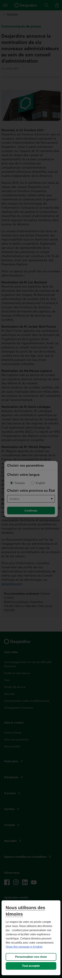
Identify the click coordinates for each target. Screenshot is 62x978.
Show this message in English (24, 946)
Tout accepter (31, 965)
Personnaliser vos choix (31, 956)
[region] (31, 937)
